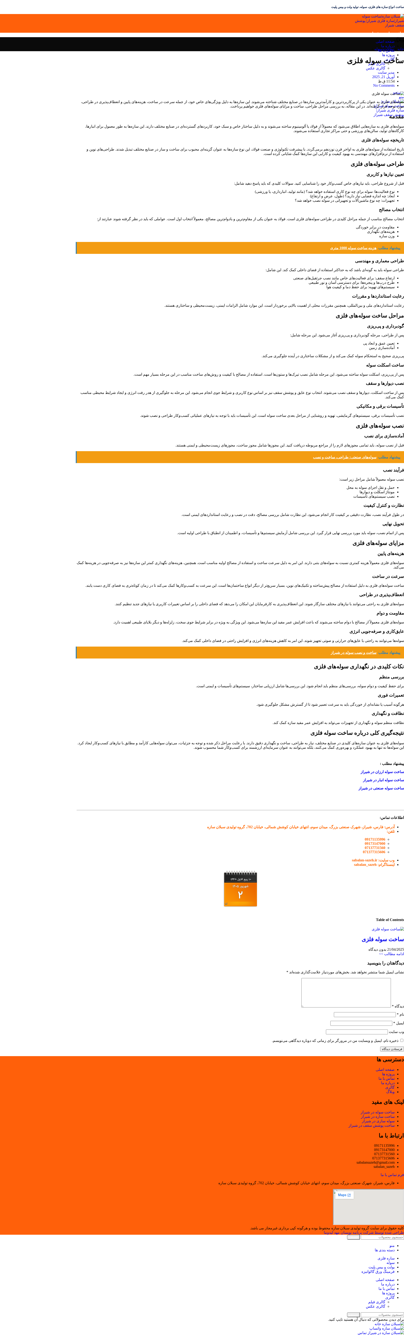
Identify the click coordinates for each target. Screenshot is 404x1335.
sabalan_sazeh (365, 865)
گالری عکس (375, 68)
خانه (400, 49)
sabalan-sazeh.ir (364, 860)
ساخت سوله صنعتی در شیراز (381, 788)
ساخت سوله (384, 49)
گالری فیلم (376, 1302)
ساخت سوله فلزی (383, 939)
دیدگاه (398, 1006)
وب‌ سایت (396, 1032)
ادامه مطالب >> (391, 954)
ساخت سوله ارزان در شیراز (382, 772)
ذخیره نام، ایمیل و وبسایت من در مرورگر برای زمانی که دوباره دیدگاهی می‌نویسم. (335, 1041)
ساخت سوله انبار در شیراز (383, 780)
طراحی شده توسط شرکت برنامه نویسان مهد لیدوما (364, 1232)
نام (400, 1014)
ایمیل (398, 1023)
